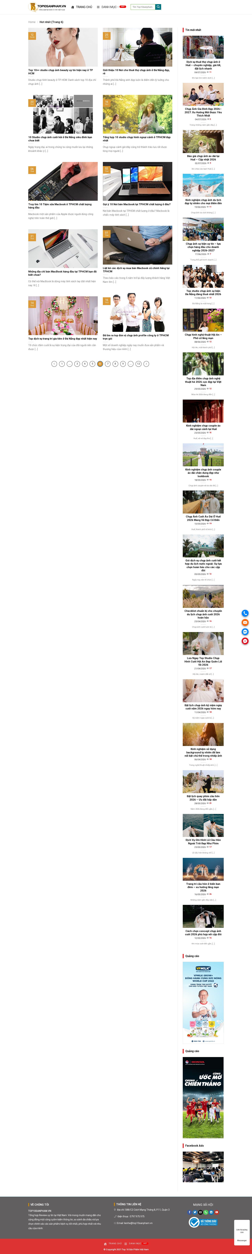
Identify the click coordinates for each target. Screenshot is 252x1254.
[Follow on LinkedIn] (211, 1212)
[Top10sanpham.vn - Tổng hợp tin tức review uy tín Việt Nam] (47, 7)
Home (31, 22)
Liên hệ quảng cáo (241, 1230)
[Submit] (158, 7)
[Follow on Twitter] (195, 1212)
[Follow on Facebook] (189, 1212)
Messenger (242, 1240)
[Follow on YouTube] (216, 1212)
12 (138, 363)
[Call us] (205, 1212)
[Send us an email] (200, 1212)
